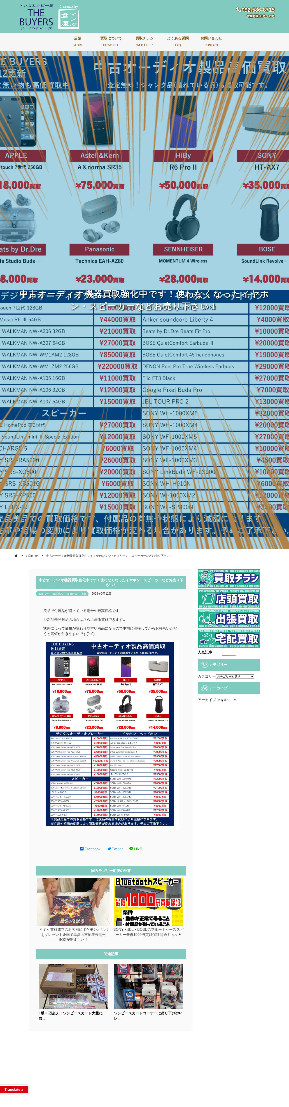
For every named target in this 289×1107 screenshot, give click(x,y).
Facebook (92, 849)
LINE (137, 849)
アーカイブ (207, 700)
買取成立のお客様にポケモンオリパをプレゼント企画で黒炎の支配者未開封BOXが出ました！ (74, 935)
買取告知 (72, 593)
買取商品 (58, 593)
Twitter (117, 849)
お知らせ (44, 593)
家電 (83, 593)
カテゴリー (207, 676)
